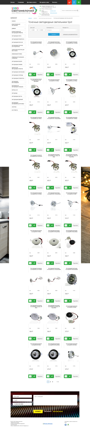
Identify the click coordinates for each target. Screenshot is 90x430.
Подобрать (53, 34)
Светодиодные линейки (17, 64)
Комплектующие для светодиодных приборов (17, 32)
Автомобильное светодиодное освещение (17, 86)
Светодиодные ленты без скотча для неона (17, 46)
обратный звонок (53, 12)
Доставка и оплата (31, 2)
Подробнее (39, 74)
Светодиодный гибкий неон (18, 39)
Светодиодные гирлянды (17, 75)
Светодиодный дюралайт (17, 99)
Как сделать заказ (44, 2)
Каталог (13, 2)
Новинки (14, 21)
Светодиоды (14, 93)
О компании (21, 2)
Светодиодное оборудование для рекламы (18, 103)
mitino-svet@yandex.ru (44, 11)
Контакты (54, 2)
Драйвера (14, 28)
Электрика (14, 106)
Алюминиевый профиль (17, 53)
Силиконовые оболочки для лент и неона (18, 50)
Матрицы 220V (15, 90)
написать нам (53, 10)
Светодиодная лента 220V (17, 42)
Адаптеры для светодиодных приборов (17, 68)
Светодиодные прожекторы (18, 78)
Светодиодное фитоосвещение (15, 82)
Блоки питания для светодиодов (16, 25)
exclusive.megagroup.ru (24, 425)
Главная (30, 18)
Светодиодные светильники (45, 18)
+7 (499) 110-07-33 (45, 13)
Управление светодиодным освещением (18, 58)
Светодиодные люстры (17, 96)
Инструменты (15, 110)
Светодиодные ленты (16, 35)
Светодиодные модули (17, 61)
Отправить (38, 411)
